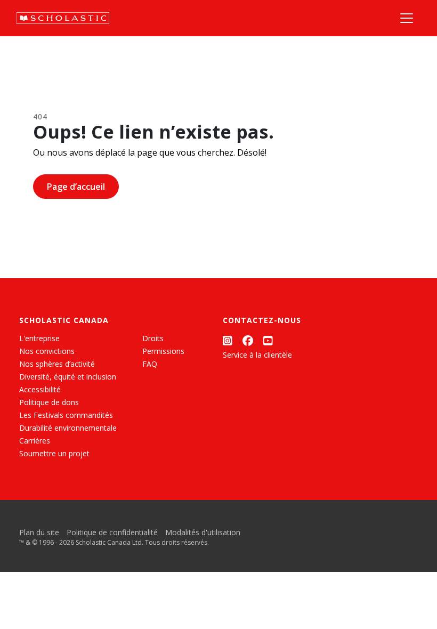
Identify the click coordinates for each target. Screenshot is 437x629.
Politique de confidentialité (112, 532)
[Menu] (406, 18)
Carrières (34, 441)
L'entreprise (39, 338)
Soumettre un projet (54, 453)
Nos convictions (47, 351)
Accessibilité (40, 389)
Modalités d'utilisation (202, 532)
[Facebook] (247, 340)
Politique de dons (49, 402)
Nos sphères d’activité (57, 364)
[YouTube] (268, 340)
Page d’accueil (76, 186)
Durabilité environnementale (68, 428)
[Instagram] (227, 340)
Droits (153, 338)
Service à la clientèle (257, 355)
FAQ (149, 364)
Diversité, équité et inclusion (67, 377)
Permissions (163, 351)
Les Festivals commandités (66, 415)
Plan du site (39, 532)
